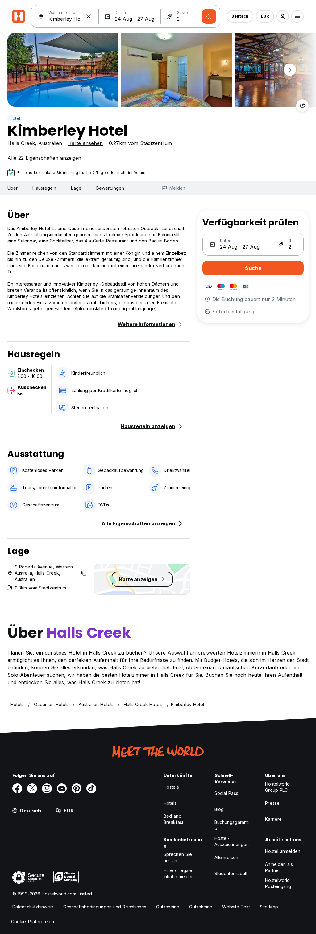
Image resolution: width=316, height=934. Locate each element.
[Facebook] (17, 788)
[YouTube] (62, 788)
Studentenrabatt (231, 873)
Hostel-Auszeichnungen (231, 841)
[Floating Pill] (290, 70)
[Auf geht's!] (209, 16)
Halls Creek (21, 143)
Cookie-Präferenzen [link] (32, 921)
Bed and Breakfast (173, 819)
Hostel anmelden (282, 851)
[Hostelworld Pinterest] (76, 788)
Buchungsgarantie (231, 825)
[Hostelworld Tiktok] (91, 788)
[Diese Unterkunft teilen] (302, 105)
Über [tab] (12, 188)
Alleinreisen (226, 857)
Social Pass (226, 793)
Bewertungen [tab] (110, 188)
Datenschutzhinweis (32, 906)
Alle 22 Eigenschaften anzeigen (44, 158)
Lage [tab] (76, 188)
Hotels (170, 803)
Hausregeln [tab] (44, 188)
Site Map (269, 906)
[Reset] (88, 16)
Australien (50, 143)
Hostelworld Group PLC (277, 787)
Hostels (171, 787)
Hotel (15, 118)
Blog (219, 809)
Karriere (273, 819)
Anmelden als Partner (279, 867)
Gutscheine (167, 906)
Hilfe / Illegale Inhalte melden (179, 873)
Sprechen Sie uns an (178, 857)
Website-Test (236, 906)
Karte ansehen (85, 143)
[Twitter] (32, 788)
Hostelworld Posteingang (278, 883)
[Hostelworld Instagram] (47, 788)
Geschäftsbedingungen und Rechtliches (105, 906)
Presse (272, 803)
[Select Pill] (282, 16)
